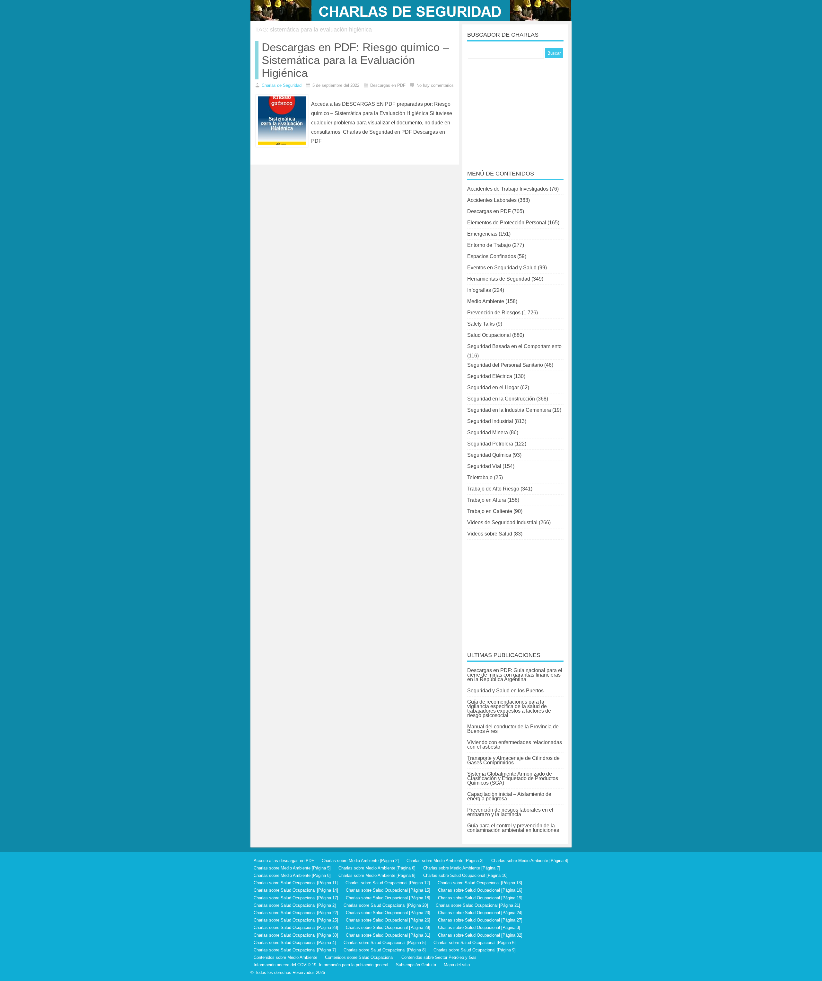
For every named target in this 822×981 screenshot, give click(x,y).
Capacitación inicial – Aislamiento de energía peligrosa (509, 796)
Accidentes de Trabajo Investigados (507, 189)
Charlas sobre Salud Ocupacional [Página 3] (479, 927)
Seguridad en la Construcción (501, 398)
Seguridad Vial (484, 466)
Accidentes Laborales (492, 200)
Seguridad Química (489, 455)
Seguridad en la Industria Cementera (509, 410)
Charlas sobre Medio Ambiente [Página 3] (445, 860)
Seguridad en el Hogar (493, 387)
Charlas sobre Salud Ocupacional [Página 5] (385, 942)
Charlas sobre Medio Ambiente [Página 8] (292, 875)
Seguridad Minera (487, 432)
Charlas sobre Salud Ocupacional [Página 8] (385, 950)
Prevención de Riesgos (493, 312)
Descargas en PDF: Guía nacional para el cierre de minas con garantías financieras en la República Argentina (514, 675)
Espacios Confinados (491, 256)
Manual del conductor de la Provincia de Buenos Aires (513, 729)
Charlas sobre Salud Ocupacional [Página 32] (480, 935)
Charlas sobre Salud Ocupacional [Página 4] (295, 942)
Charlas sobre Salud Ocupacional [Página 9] (474, 950)
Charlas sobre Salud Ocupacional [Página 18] (388, 898)
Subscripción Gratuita (416, 964)
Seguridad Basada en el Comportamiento (514, 346)
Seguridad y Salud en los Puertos (505, 690)
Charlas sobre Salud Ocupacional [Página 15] (388, 890)
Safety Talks (481, 324)
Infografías (479, 290)
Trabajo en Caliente (489, 511)
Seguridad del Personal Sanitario (505, 365)
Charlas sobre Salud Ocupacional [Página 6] (474, 942)
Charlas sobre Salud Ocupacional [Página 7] (295, 950)
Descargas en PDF (489, 211)
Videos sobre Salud (489, 533)
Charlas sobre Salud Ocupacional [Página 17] (296, 898)
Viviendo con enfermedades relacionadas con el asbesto (514, 745)
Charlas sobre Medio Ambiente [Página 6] (376, 868)
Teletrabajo (480, 477)
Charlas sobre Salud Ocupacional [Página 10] (465, 875)
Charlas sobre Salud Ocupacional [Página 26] (388, 920)
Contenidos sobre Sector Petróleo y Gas (439, 957)
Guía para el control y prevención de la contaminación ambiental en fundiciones (513, 828)
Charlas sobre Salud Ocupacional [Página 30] (296, 935)
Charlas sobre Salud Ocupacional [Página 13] (480, 882)
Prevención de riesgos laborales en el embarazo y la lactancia (510, 812)
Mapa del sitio (457, 964)
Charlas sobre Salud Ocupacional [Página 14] (296, 890)
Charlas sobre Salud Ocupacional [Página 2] (295, 905)
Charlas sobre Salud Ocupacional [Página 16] (480, 890)
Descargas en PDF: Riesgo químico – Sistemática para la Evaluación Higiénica (355, 60)
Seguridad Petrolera (490, 443)
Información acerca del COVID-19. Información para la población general (321, 964)
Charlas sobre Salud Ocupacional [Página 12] (387, 882)
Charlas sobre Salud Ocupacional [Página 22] (296, 912)
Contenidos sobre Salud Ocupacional (359, 957)
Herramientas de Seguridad (498, 279)
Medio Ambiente (485, 301)
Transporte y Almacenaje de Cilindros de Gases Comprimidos (513, 760)
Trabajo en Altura (486, 500)
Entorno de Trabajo (489, 245)
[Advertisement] (515, 110)
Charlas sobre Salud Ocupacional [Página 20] (386, 905)
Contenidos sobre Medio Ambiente (285, 957)
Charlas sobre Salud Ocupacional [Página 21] (478, 905)
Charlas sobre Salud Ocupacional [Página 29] (388, 927)
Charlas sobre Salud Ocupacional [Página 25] (296, 920)
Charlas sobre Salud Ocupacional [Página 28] (296, 927)
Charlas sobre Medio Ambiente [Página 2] (360, 860)
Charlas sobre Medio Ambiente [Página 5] (292, 868)
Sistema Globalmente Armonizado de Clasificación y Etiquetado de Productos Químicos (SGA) (512, 778)
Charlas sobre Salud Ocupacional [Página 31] (388, 935)
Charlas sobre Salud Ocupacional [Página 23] (388, 912)
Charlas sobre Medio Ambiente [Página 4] (529, 860)
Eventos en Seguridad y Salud (502, 267)
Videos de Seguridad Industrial (502, 522)
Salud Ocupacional (489, 335)
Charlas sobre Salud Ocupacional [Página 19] (480, 898)
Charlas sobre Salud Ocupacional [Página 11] (296, 882)
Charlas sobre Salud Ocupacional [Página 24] (480, 912)
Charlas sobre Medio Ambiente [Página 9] (376, 875)
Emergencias (482, 234)
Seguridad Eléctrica (489, 376)
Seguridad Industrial (490, 421)
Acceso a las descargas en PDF (284, 860)
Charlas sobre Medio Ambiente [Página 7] (461, 868)
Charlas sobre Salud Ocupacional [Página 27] (480, 920)
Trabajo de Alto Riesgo (493, 488)
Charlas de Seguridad (282, 85)
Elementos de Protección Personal (506, 222)
